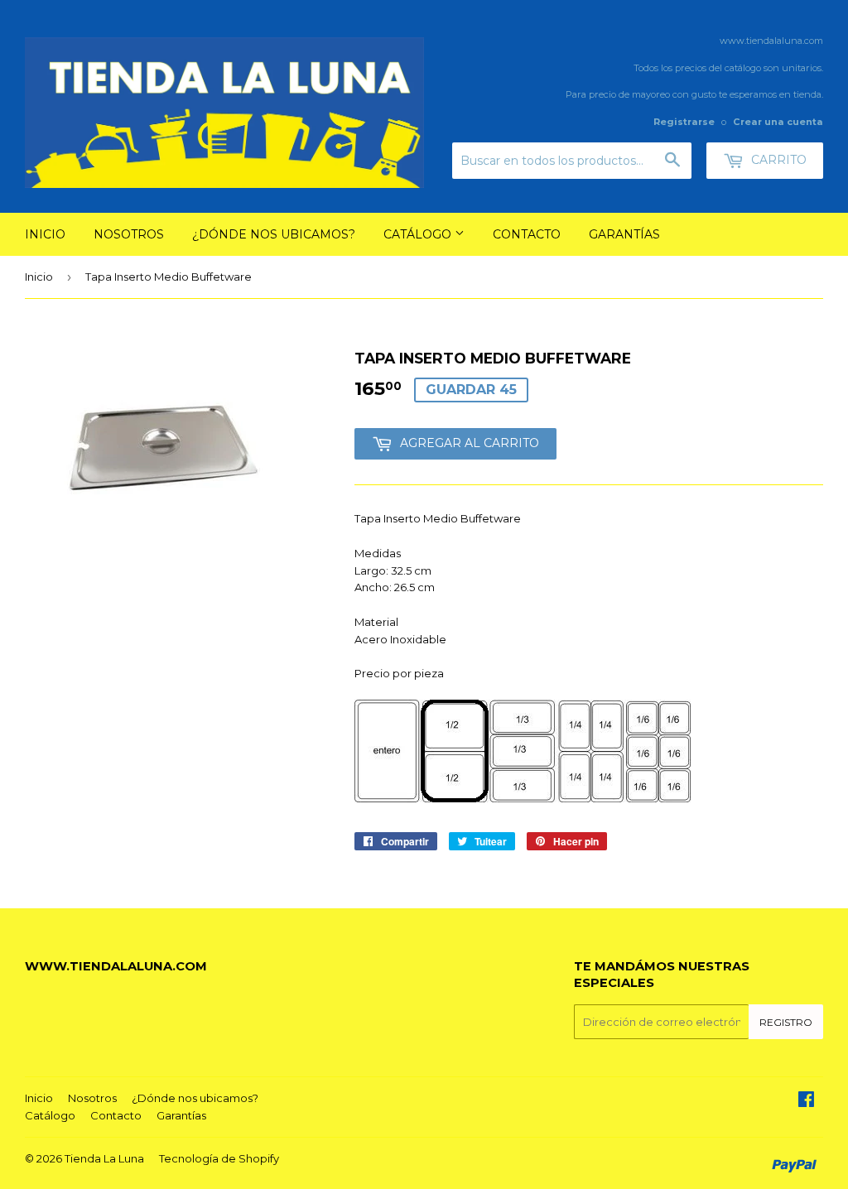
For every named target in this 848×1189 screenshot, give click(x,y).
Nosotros (129, 234)
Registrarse (684, 122)
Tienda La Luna (104, 1158)
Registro (785, 1022)
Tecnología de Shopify (219, 1158)
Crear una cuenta (778, 122)
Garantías (624, 234)
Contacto (527, 234)
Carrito (777, 159)
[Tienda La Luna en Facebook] (806, 1101)
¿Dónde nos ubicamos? (273, 234)
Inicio (45, 234)
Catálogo (419, 234)
